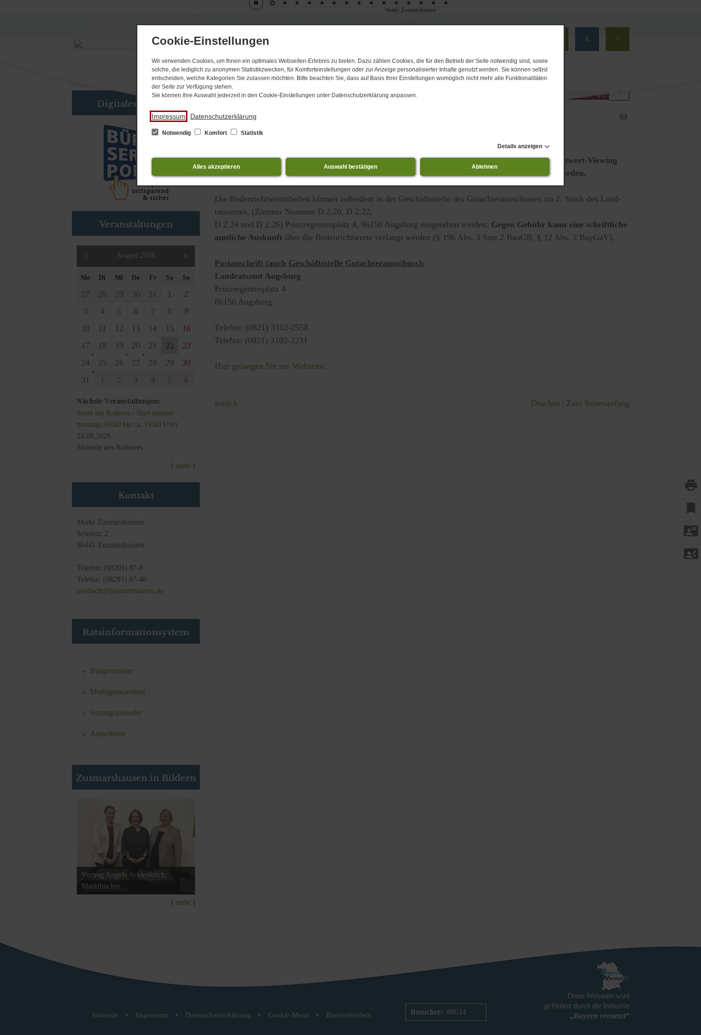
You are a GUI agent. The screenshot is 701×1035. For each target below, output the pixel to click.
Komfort (215, 133)
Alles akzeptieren (216, 166)
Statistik (251, 133)
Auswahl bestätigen (350, 166)
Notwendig (176, 133)
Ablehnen (484, 166)
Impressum (169, 116)
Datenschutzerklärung (223, 116)
